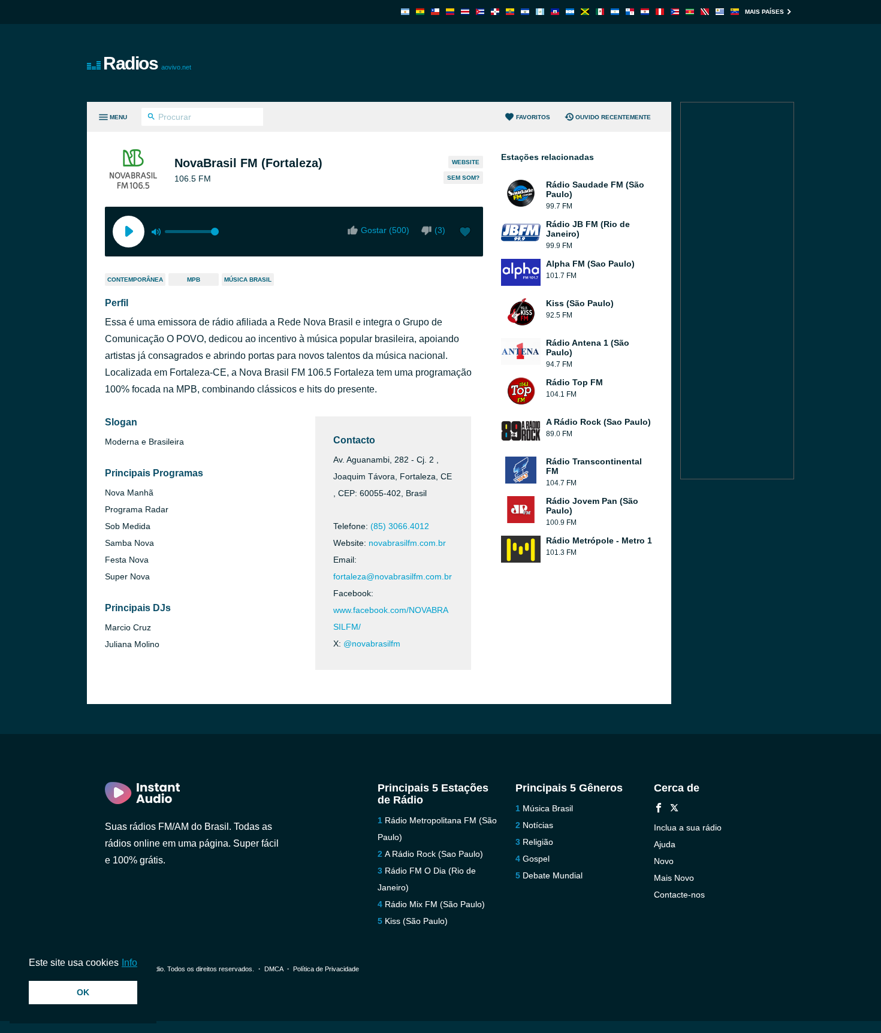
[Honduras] (570, 12)
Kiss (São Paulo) (416, 921)
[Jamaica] (585, 12)
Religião (538, 842)
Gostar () (385, 230)
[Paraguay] (645, 12)
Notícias (538, 825)
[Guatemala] (540, 12)
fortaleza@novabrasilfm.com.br (392, 576)
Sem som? (463, 177)
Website (465, 162)
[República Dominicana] (495, 12)
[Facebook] (658, 809)
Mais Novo (674, 878)
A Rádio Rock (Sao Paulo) (434, 854)
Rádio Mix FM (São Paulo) (435, 904)
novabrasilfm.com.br (407, 543)
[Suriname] (690, 12)
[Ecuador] (510, 12)
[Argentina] (405, 12)
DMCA (273, 968)
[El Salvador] (525, 12)
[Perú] (660, 12)
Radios (147, 63)
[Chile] (435, 12)
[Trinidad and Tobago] (705, 12)
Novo (664, 861)
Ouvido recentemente (613, 117)
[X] (674, 809)
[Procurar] (151, 118)
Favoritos (533, 117)
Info (129, 963)
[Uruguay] (720, 12)
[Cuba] (480, 12)
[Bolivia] (420, 12)
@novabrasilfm (371, 643)
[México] (600, 12)
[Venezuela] (735, 12)
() (440, 230)
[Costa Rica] (465, 12)
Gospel (536, 858)
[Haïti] (555, 12)
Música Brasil (247, 279)
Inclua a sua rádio (688, 827)
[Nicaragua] (615, 12)
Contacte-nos (679, 894)
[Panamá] (630, 12)
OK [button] (83, 992)
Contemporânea (135, 279)
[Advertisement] (576, 63)
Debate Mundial (553, 875)
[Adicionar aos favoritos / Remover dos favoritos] (465, 233)
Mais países (764, 11)
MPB (193, 279)
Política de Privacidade (326, 968)
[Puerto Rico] (675, 12)
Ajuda (664, 844)
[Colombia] (450, 12)
